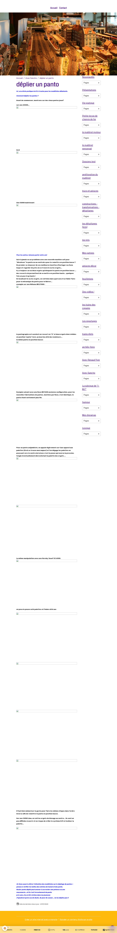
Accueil (53, 8)
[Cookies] (4, 928)
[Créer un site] (8, 930)
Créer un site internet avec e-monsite (41, 919)
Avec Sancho (31, 78)
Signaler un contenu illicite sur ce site (76, 919)
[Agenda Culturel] (108, 930)
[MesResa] (37, 930)
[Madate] (23, 930)
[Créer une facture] (65, 930)
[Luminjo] (94, 930)
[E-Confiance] (80, 930)
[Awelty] (51, 930)
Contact (63, 8)
